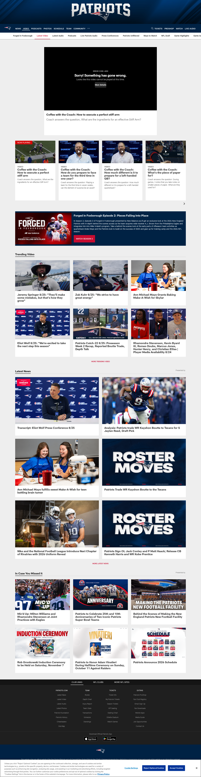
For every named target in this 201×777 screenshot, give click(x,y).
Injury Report (87, 704)
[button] (100, 85)
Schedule (87, 717)
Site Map (61, 726)
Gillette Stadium (113, 717)
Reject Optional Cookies (154, 768)
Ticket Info (112, 695)
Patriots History (61, 717)
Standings (87, 722)
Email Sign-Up (140, 704)
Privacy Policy (103, 774)
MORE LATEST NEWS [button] (100, 563)
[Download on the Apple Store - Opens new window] (91, 739)
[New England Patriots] (100, 751)
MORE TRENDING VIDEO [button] (100, 361)
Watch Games (112, 722)
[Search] (152, 28)
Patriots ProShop (140, 695)
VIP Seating (112, 708)
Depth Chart (87, 699)
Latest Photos (62, 708)
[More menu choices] (89, 28)
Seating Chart (113, 713)
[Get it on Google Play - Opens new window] (109, 740)
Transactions (87, 713)
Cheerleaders (61, 722)
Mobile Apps (140, 713)
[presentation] (185, 204)
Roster (87, 695)
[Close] (197, 768)
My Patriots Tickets (113, 699)
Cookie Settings (131, 768)
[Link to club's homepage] (7, 28)
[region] (100, 768)
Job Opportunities (140, 722)
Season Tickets (112, 704)
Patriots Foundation (61, 713)
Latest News (61, 695)
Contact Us (140, 726)
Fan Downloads (140, 708)
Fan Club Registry (139, 699)
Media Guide (140, 717)
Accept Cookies (176, 768)
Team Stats (87, 708)
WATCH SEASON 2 (84, 239)
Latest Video (61, 699)
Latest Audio (61, 704)
